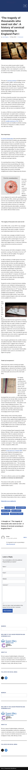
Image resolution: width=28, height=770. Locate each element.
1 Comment (20, 37)
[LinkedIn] (6, 678)
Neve (2, 768)
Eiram (7, 536)
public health (5, 513)
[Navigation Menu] (25, 6)
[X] (2, 678)
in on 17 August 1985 (14, 450)
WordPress (13, 768)
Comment (5, 585)
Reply (25, 537)
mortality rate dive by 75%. (12, 121)
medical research (16, 510)
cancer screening (21, 507)
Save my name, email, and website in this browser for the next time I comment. (13, 606)
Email (4, 572)
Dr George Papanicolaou (7, 138)
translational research (16, 513)
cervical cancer (6, 510)
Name (4, 566)
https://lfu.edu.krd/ (10, 544)
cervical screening (11, 80)
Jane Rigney (5, 37)
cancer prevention (9, 507)
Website (5, 578)
